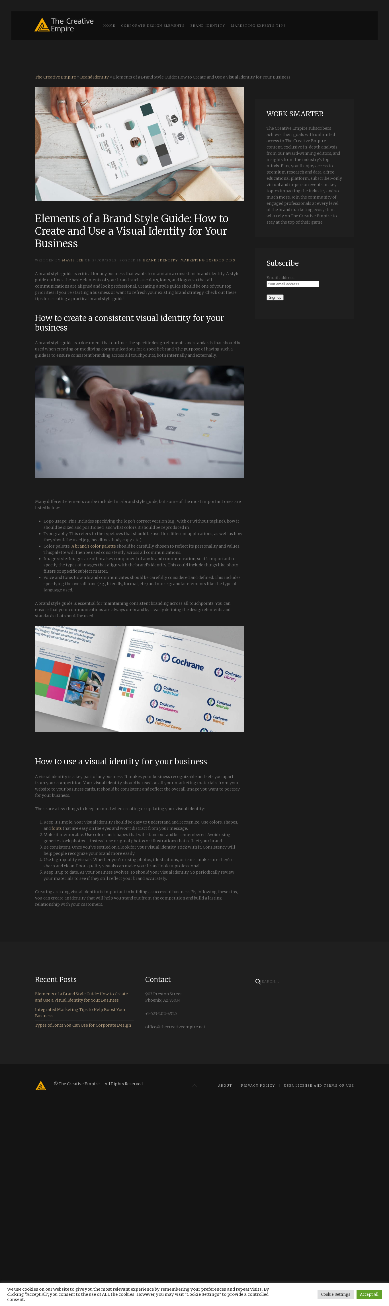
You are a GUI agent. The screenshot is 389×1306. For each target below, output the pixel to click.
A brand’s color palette (93, 546)
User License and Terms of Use (319, 1086)
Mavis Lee (72, 260)
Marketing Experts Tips (258, 26)
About (225, 1086)
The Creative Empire (55, 77)
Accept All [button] (369, 1294)
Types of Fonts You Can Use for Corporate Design (83, 1025)
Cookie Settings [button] (335, 1294)
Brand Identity (208, 26)
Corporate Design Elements (153, 26)
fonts (57, 828)
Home (109, 26)
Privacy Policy (258, 1086)
